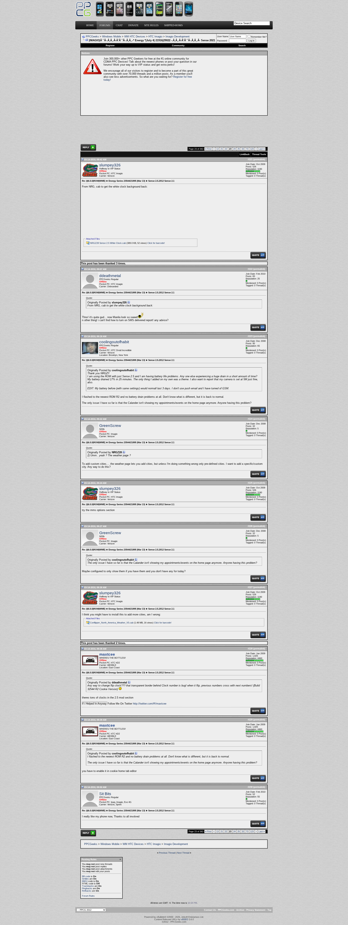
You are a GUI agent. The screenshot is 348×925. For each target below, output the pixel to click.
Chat (119, 25)
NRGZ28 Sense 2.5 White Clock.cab (108, 243)
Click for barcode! (156, 243)
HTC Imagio (155, 36)
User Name (222, 36)
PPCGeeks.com (226, 910)
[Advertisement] (231, 85)
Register (110, 45)
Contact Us (210, 910)
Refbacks (86, 891)
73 (247, 149)
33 (243, 149)
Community (178, 45)
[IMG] (84, 881)
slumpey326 (110, 165)
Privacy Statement (255, 910)
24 (234, 149)
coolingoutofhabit (114, 342)
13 (217, 149)
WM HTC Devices (134, 36)
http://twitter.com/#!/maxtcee (149, 703)
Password (222, 40)
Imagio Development (178, 36)
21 (222, 149)
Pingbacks (87, 888)
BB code (86, 876)
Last (262, 149)
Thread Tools (259, 154)
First (208, 149)
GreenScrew (110, 425)
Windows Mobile (111, 36)
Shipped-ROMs (173, 25)
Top (269, 910)
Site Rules (151, 25)
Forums (104, 25)
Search (242, 45)
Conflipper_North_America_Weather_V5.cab (111, 622)
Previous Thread (167, 853)
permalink (259, 159)
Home (90, 25)
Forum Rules (88, 896)
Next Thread (183, 853)
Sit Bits (105, 794)
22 (226, 149)
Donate (133, 25)
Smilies (85, 879)
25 (238, 149)
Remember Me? (259, 37)
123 (252, 149)
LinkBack (245, 154)
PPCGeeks (92, 36)
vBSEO (184, 919)
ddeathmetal (110, 276)
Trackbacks (88, 886)
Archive (240, 910)
